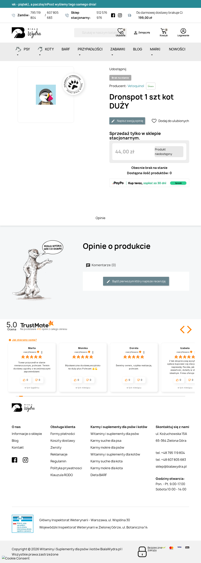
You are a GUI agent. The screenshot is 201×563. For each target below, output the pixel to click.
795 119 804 (35, 15)
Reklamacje (59, 454)
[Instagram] (120, 15)
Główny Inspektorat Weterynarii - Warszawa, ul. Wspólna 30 (84, 520)
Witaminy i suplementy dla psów (114, 434)
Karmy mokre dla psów (107, 447)
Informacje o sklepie (27, 434)
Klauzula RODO (61, 475)
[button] (183, 329)
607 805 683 (52, 15)
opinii (52, 329)
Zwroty (55, 447)
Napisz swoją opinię (129, 121)
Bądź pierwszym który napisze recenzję (139, 281)
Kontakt (18, 447)
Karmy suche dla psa (105, 440)
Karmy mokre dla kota (106, 468)
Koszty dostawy (62, 440)
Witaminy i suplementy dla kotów (115, 454)
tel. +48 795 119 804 (170, 453)
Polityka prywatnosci (66, 468)
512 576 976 (102, 15)
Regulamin (58, 461)
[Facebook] (113, 15)
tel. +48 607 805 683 (171, 459)
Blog (15, 440)
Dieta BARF (98, 475)
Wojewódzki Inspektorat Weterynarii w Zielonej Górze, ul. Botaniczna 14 (93, 527)
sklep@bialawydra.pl (171, 466)
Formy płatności (62, 434)
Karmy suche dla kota (106, 461)
